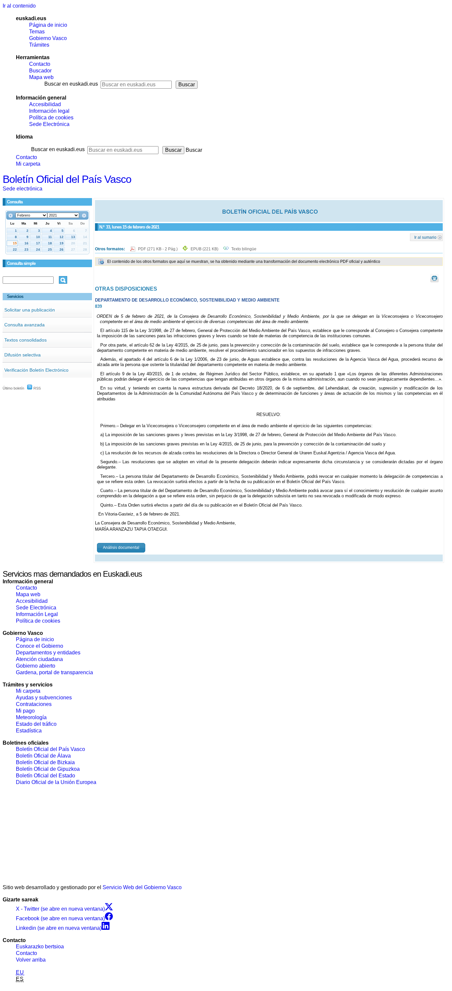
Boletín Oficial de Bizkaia (45, 762)
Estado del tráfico (36, 724)
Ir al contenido (19, 6)
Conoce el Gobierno (39, 646)
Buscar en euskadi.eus (71, 84)
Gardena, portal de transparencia (54, 672)
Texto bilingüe (243, 249)
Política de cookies (51, 117)
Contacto (39, 64)
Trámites (39, 45)
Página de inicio (48, 25)
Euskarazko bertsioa (40, 946)
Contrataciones (34, 704)
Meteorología (31, 717)
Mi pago (25, 711)
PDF (158, 249)
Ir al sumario (425, 237)
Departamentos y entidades (48, 652)
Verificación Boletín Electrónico (36, 370)
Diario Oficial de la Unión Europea (56, 782)
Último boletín (13, 388)
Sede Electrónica (49, 124)
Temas (37, 31)
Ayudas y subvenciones (44, 697)
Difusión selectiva (22, 354)
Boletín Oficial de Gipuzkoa (48, 769)
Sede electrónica (22, 188)
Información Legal (37, 614)
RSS (36, 388)
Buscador (40, 70)
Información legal (49, 111)
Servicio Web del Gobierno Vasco (142, 887)
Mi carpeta (28, 164)
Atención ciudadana (39, 659)
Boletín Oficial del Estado (45, 775)
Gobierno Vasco (48, 38)
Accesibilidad (45, 104)
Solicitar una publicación (29, 309)
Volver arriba (31, 960)
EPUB (204, 249)
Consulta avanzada (24, 324)
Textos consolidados (25, 340)
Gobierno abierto (35, 666)
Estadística (29, 730)
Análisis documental (121, 547)
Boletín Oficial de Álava (43, 756)
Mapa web (41, 77)
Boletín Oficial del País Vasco (67, 179)
